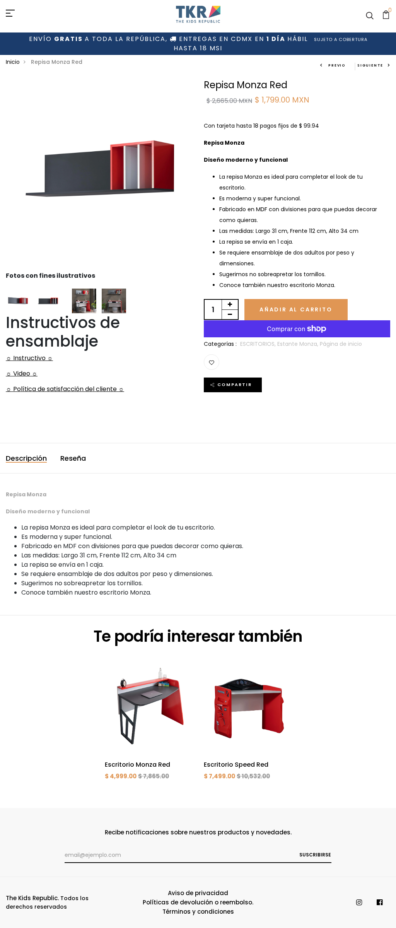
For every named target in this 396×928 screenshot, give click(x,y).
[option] (148, 728)
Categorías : (220, 344)
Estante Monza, (298, 344)
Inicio (13, 62)
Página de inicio (341, 344)
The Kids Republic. (32, 898)
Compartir (234, 384)
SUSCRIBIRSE (315, 854)
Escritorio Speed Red (236, 764)
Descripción (26, 458)
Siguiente (370, 65)
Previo (336, 65)
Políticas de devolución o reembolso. (198, 902)
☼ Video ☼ (22, 373)
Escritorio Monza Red (137, 764)
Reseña (73, 458)
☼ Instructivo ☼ (29, 358)
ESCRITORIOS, (258, 344)
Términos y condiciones (198, 911)
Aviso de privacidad (198, 893)
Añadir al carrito (296, 309)
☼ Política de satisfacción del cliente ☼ (65, 389)
